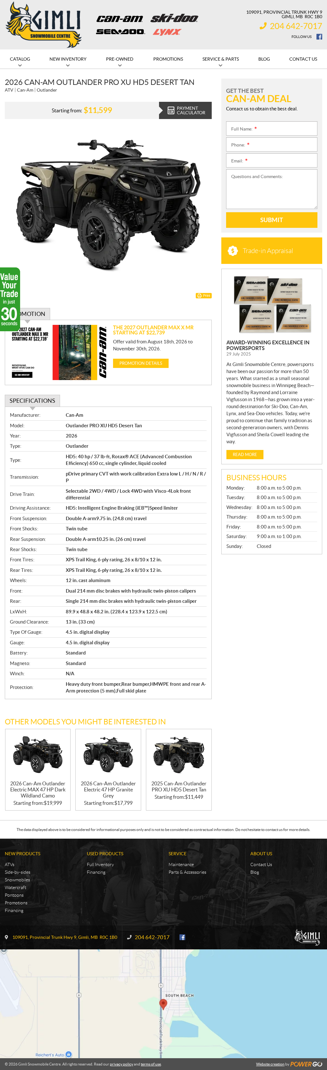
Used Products (105, 853)
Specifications (32, 400)
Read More (245, 454)
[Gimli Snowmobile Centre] (44, 25)
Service (177, 853)
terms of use (151, 1064)
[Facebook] (319, 37)
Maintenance (181, 864)
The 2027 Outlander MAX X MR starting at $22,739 (153, 330)
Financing (14, 910)
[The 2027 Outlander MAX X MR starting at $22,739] (59, 352)
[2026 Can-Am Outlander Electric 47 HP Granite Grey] (108, 754)
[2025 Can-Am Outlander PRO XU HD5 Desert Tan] (179, 754)
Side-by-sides (17, 872)
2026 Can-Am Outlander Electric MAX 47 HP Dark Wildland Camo (37, 789)
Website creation (270, 1064)
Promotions (16, 902)
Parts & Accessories (187, 872)
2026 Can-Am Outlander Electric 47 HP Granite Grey (108, 789)
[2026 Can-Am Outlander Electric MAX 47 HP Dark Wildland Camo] (38, 754)
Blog (254, 872)
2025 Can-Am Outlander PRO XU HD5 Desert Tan (178, 786)
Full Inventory (100, 864)
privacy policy (121, 1064)
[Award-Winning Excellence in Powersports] (271, 304)
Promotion (27, 314)
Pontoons (14, 895)
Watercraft (15, 887)
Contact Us (261, 864)
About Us (261, 853)
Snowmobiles (17, 879)
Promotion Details (140, 363)
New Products (22, 853)
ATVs (9, 864)
